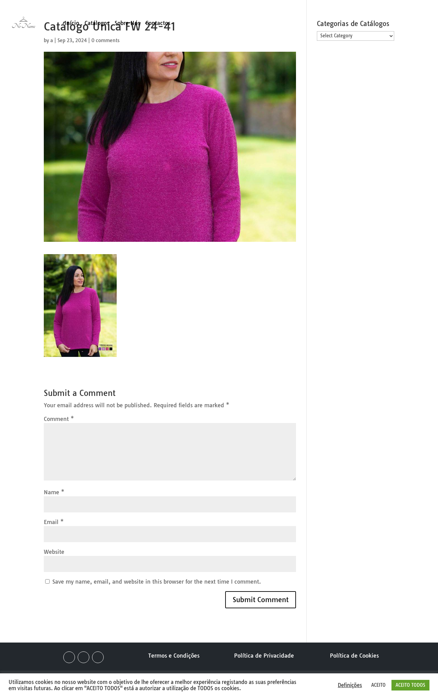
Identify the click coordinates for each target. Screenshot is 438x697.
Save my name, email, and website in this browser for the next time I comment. (156, 581)
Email (54, 522)
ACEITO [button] (378, 685)
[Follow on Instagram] (83, 657)
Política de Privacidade (264, 655)
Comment (59, 418)
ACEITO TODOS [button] (410, 685)
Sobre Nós (127, 23)
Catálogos (97, 23)
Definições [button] (350, 685)
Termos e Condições (173, 655)
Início (72, 23)
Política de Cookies (354, 655)
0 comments (105, 40)
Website (54, 551)
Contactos (157, 23)
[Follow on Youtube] (98, 657)
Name (54, 492)
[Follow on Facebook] (69, 657)
